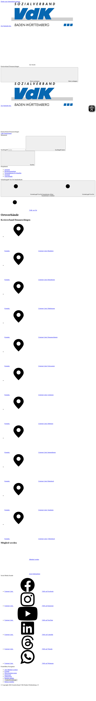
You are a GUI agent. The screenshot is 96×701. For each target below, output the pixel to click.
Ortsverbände (8, 176)
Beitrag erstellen (9, 682)
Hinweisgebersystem (10, 673)
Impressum (7, 675)
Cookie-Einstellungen (11, 680)
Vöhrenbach (29, 539)
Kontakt (6, 671)
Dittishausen (29, 308)
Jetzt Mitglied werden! (11, 670)
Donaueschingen (30, 337)
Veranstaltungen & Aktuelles (12, 173)
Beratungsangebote (10, 171)
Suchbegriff (4, 150)
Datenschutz (8, 676)
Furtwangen (29, 366)
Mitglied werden (34, 559)
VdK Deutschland (6, 133)
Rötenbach (29, 481)
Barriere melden (9, 678)
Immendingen (30, 452)
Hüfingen (28, 423)
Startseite (7, 169)
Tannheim (28, 510)
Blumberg (28, 251)
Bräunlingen (29, 279)
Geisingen (29, 395)
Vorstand (7, 175)
